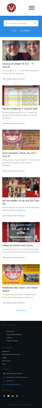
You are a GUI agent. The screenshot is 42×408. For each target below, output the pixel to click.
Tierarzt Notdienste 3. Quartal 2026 (19, 108)
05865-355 (10, 381)
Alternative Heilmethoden (11, 354)
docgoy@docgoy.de (13, 384)
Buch (4, 364)
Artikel (4, 358)
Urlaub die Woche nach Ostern (17, 245)
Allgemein (5, 351)
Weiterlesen (20, 73)
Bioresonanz (6, 361)
